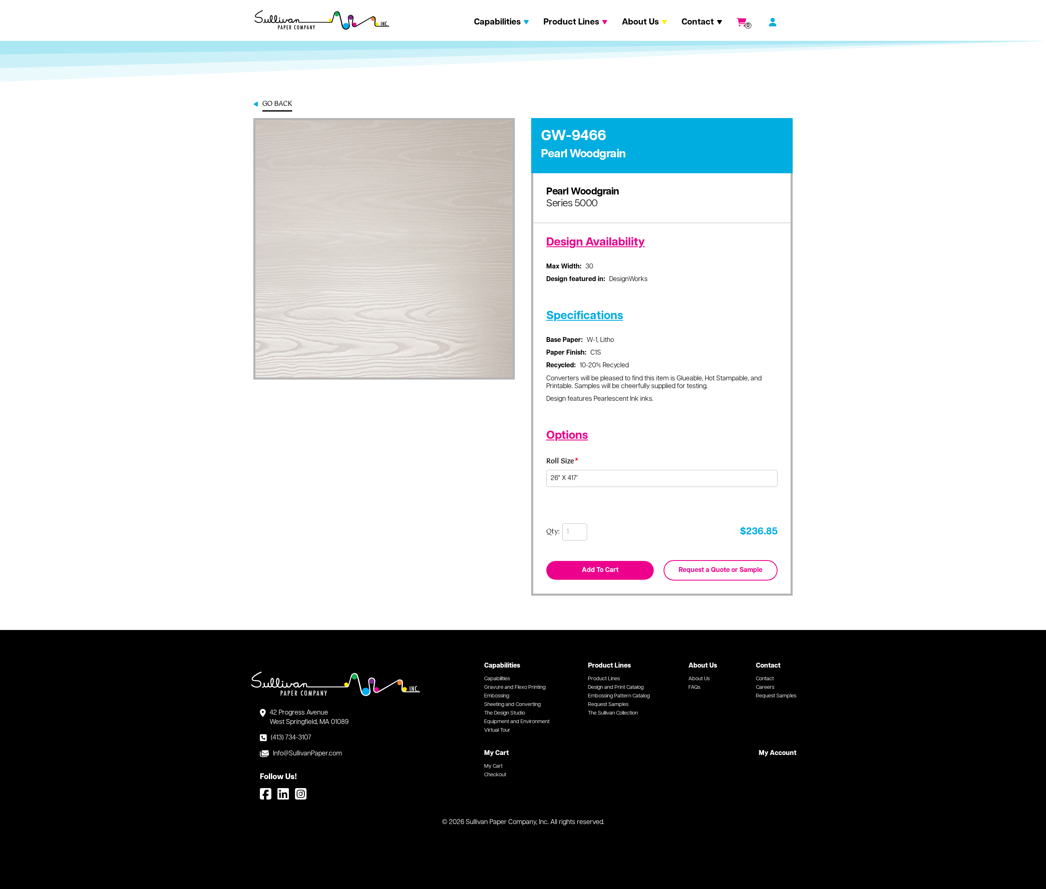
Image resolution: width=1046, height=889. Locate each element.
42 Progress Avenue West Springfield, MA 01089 (309, 717)
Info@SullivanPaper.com (307, 754)
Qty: (553, 532)
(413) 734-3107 (291, 738)
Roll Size (562, 462)
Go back (277, 104)
